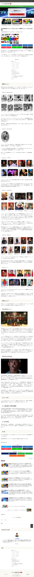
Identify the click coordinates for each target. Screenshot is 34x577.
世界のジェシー (13, 61)
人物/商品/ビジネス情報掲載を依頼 (17, 14)
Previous (0, 22)
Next (33, 22)
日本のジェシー (13, 70)
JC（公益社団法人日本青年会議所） (17, 563)
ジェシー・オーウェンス (16, 62)
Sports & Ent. (5, 442)
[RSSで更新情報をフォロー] (17, 456)
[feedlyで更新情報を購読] (25, 453)
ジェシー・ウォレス (15, 556)
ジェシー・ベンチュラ (15, 66)
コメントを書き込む (17, 517)
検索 (1, 523)
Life (2, 442)
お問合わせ (27, 574)
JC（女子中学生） (15, 77)
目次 (16, 59)
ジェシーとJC (13, 74)
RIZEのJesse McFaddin (15, 73)
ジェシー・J (14, 69)
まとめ (12, 78)
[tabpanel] (6, 22)
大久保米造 (17, 538)
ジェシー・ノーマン (15, 65)
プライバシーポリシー (17, 574)
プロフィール (6, 574)
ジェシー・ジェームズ (15, 552)
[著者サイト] (9, 453)
